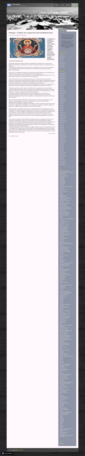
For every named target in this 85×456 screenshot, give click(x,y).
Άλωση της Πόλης (63, 191)
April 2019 (62, 88)
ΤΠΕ (62, 5)
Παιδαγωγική (62, 63)
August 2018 (62, 93)
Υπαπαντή (62, 421)
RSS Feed (62, 443)
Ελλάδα (61, 55)
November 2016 (63, 117)
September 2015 (63, 141)
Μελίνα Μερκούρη (63, 333)
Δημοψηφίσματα (63, 230)
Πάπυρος (62, 361)
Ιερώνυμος (62, 288)
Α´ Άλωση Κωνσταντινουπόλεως (66, 186)
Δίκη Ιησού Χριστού (64, 238)
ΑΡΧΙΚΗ (56, 5)
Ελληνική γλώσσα (64, 255)
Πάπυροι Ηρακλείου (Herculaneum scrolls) (67, 357)
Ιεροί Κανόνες (63, 286)
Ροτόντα (61, 388)
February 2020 (62, 83)
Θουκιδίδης (62, 278)
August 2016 (62, 122)
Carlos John (62, 177)
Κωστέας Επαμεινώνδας (65, 313)
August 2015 (62, 142)
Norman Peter (62, 181)
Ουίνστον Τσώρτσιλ (64, 355)
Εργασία (62, 261)
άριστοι (61, 193)
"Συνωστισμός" (63, 174)
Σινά (61, 393)
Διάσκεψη (62, 237)
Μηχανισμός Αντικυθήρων (65, 336)
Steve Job (62, 185)
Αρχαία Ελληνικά (63, 206)
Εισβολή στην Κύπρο (64, 248)
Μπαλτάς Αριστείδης (64, 343)
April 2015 (62, 149)
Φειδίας (61, 423)
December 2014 (63, 156)
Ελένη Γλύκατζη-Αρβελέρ (65, 251)
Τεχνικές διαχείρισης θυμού (66, 412)
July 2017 (62, 103)
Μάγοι (61, 323)
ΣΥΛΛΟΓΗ (68, 5)
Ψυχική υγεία (62, 436)
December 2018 (63, 92)
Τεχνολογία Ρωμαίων (64, 413)
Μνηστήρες (62, 340)
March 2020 (62, 81)
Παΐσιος (61, 360)
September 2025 (63, 75)
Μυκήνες (61, 345)
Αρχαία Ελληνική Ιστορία (65, 207)
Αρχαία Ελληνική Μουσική (65, 208)
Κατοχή (61, 300)
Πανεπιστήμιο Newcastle (65, 364)
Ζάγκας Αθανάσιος (64, 265)
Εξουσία (61, 257)
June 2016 (62, 125)
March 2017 (62, 110)
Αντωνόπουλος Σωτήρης (65, 200)
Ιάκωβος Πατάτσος (64, 282)
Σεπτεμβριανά (63, 391)
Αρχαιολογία (62, 209)
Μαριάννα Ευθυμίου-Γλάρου (66, 330)
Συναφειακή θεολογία (64, 402)
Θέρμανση (62, 272)
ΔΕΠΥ (61, 225)
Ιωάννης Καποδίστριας (64, 291)
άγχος (61, 190)
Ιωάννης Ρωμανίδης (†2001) (65, 292)
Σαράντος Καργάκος (64, 390)
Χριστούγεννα (63, 434)
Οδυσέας (62, 352)
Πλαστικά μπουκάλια (64, 171)
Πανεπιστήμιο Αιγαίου (64, 365)
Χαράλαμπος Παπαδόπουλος (66, 428)
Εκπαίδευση (62, 67)
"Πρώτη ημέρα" (63, 173)
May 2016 (62, 127)
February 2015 (62, 152)
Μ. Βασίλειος (62, 322)
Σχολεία (62, 406)
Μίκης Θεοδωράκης (64, 338)
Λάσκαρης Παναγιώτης (65, 316)
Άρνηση (61, 194)
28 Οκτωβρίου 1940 (64, 176)
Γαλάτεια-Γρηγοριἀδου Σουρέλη (67, 218)
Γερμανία (62, 220)
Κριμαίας (62, 308)
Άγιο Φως (62, 187)
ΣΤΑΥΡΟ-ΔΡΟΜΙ (15, 4)
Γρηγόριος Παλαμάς (64, 224)
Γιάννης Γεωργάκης (64, 221)
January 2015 (62, 154)
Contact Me (20, 450)
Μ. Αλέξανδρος (63, 321)
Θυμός (61, 281)
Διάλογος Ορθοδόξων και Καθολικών (65, 232)
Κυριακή (61, 312)
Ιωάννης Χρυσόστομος (64, 294)
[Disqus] (32, 153)
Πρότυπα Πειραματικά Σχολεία (66, 382)
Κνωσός (61, 301)
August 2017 (62, 102)
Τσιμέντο (62, 418)
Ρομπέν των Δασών (64, 387)
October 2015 (62, 139)
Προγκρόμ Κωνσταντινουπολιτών (66, 172)
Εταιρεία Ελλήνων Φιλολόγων (66, 263)
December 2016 (63, 115)
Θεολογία (24, 35)
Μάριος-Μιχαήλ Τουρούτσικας (66, 325)
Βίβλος (61, 216)
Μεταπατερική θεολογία (65, 335)
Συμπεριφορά (63, 401)
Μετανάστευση (63, 334)
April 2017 (62, 108)
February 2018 (62, 98)
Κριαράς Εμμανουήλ (64, 307)
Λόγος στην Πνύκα (63, 318)
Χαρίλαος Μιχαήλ (64, 430)
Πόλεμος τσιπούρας (64, 375)
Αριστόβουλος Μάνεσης (65, 203)
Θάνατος (62, 268)
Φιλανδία (62, 426)
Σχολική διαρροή (63, 408)
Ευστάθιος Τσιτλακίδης (65, 264)
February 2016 (62, 132)
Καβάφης (62, 298)
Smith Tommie (62, 182)
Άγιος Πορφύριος (63, 189)
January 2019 (62, 90)
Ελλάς (61, 253)
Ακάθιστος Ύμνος (14, 136)
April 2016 (62, 129)
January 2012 (62, 163)
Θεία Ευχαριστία (63, 270)
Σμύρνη (61, 395)
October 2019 (62, 85)
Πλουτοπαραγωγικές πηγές (65, 374)
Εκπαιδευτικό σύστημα (64, 250)
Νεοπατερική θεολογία (65, 349)
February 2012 (62, 161)
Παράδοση (62, 366)
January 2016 (62, 134)
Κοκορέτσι (62, 303)
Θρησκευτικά (62, 279)
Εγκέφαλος (62, 246)
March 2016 (62, 130)
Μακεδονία (62, 326)
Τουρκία (61, 415)
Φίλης (61, 425)
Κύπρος (61, 309)
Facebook (62, 180)
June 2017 (62, 105)
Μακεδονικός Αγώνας (64, 327)
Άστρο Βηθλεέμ (63, 195)
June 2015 (62, 146)
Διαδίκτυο (62, 239)
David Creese (62, 178)
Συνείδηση (62, 404)
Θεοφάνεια (62, 275)
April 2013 (62, 158)
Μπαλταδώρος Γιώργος (65, 344)
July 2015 (62, 144)
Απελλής (62, 202)
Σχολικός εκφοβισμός (64, 409)
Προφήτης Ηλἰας (63, 386)
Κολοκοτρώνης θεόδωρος (65, 304)
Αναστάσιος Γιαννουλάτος (65, 198)
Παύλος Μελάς (63, 370)
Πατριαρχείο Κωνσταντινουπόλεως (64, 368)
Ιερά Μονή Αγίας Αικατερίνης (66, 285)
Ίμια (61, 283)
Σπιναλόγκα (62, 396)
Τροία (61, 417)
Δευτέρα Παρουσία (64, 226)
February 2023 (62, 80)
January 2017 (62, 114)
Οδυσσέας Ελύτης (63, 353)
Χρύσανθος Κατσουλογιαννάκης (66, 435)
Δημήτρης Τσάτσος (64, 228)
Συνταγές (62, 405)
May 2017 (62, 107)
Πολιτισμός (62, 56)
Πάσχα (61, 358)
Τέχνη (61, 410)
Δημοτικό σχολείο (63, 229)
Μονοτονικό (62, 342)
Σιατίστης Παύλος (63, 392)
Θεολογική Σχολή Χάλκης (65, 274)
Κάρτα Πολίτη (63, 296)
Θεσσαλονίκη (63, 277)
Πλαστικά (62, 373)
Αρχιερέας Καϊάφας (64, 212)
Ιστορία (61, 60)
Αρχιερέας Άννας (63, 211)
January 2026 (62, 73)
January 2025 (62, 76)
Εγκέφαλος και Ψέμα (64, 247)
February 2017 (62, 112)
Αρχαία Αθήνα (63, 204)
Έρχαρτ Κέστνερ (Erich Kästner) (66, 243)
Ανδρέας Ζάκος (63, 199)
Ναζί (61, 348)
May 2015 (62, 147)
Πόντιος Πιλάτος (63, 377)
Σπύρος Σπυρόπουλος (64, 397)
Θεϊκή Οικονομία (63, 273)
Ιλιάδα (61, 290)
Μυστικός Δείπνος (63, 347)
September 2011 (63, 164)
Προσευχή (62, 384)
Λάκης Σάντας (63, 314)
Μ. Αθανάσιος (63, 320)
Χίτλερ (61, 431)
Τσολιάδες (62, 419)
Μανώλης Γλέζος (63, 329)
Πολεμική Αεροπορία (64, 378)
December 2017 (63, 100)
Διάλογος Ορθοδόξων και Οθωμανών (65, 235)
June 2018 (62, 95)
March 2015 (62, 151)
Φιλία (61, 427)
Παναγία (62, 362)
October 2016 (62, 119)
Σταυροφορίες (63, 399)
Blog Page (75, 5)
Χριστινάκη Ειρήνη (63, 432)
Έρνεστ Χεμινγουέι (64, 242)
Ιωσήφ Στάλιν (63, 295)
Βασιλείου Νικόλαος (64, 215)
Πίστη (61, 371)
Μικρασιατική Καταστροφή (65, 339)
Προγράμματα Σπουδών (65, 383)
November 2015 (63, 137)
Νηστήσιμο (62, 351)
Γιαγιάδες (62, 222)
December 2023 (63, 78)
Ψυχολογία (62, 65)
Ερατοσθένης (62, 260)
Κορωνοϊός (62, 305)
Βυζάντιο (62, 217)
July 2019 (62, 86)
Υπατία (61, 422)
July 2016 (62, 124)
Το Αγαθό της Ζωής (64, 414)
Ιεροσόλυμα (62, 287)
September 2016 (63, 120)
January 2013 (62, 159)
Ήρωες (61, 266)
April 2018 (62, 97)
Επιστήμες (62, 58)
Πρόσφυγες (62, 380)
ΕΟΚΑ (61, 259)
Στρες (61, 400)
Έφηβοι (61, 244)
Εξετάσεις (62, 256)
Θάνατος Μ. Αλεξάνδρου (65, 269)
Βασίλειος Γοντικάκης (64, 213)
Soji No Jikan (62, 183)
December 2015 (63, 136)
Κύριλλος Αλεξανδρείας (65, 310)
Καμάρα (62, 299)
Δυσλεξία (62, 240)
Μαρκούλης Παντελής (64, 331)
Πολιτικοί (62, 379)
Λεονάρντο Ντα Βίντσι (64, 317)
